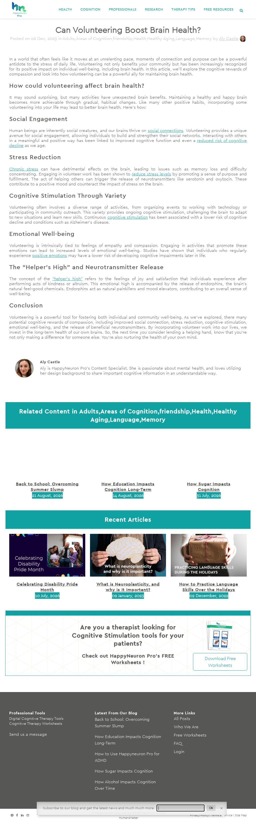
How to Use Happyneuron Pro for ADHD (127, 757)
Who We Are (186, 727)
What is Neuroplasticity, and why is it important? (128, 586)
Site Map (241, 815)
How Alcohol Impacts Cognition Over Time (125, 785)
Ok (211, 808)
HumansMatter (128, 818)
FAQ (178, 743)
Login (179, 751)
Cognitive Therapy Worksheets (35, 723)
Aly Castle (228, 38)
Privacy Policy (199, 815)
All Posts (182, 718)
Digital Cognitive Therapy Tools (36, 718)
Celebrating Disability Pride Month (47, 586)
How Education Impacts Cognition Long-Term (128, 486)
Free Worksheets (190, 735)
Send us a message (28, 734)
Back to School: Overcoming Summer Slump (47, 486)
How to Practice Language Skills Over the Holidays (208, 586)
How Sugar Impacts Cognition (208, 486)
